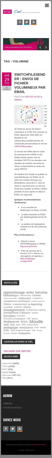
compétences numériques (16, 301)
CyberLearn (7, 375)
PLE (24, 324)
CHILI (4, 378)
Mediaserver (11, 321)
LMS (29, 319)
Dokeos (7, 304)
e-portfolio (8, 307)
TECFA (5, 366)
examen (35, 313)
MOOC (24, 321)
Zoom (39, 330)
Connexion (7, 403)
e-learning (35, 304)
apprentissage (14, 292)
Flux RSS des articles (12, 407)
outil (6, 324)
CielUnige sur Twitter (16, 351)
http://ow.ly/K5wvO (28, 246)
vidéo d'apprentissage (20, 330)
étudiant (14, 333)
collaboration (24, 298)
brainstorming (25, 295)
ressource (26, 327)
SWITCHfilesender (23, 146)
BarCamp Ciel (29, 450)
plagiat (18, 325)
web (34, 330)
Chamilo (36, 295)
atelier (30, 292)
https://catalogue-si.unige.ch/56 (28, 259)
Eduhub (27, 307)
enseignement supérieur (36, 310)
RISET (4, 369)
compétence (37, 298)
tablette (43, 327)
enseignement (14, 310)
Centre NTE (7, 363)
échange (6, 333)
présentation (32, 324)
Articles (29, 97)
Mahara (35, 319)
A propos (21, 450)
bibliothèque (11, 295)
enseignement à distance (16, 312)
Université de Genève (39, 444)
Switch (36, 327)
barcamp (41, 292)
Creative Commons (38, 301)
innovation (21, 316)
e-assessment (20, 304)
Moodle (36, 321)
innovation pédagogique (14, 319)
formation (9, 315)
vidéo (6, 330)
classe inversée (10, 298)
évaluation (24, 333)
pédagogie (10, 327)
